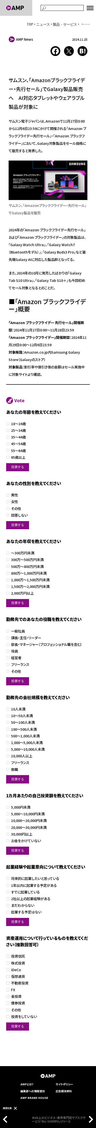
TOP (30, 24)
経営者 (16, 657)
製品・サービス (65, 24)
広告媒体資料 (64, 1091)
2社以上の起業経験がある (30, 898)
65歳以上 (18, 457)
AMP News (24, 39)
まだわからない (22, 905)
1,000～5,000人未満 (27, 742)
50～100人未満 (23, 722)
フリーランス (20, 664)
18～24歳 (18, 423)
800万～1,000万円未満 (29, 573)
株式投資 (18, 963)
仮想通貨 (18, 976)
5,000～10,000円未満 (28, 814)
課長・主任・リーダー (26, 638)
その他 (16, 508)
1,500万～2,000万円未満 (30, 586)
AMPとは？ (27, 1084)
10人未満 (18, 709)
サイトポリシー (64, 1084)
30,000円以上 (21, 834)
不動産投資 (19, 983)
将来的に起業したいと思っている (35, 878)
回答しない (19, 515)
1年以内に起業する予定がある (34, 885)
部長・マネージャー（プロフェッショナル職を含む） (46, 644)
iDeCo (16, 969)
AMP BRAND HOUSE (34, 1098)
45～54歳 (18, 443)
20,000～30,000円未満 (29, 827)
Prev (6, 1119)
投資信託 (18, 956)
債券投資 (18, 1003)
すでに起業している (25, 892)
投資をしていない (24, 1016)
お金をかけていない (26, 840)
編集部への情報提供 (32, 1091)
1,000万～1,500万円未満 (30, 580)
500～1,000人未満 (25, 736)
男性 (14, 495)
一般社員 (18, 631)
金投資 (16, 996)
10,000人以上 (21, 756)
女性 (14, 501)
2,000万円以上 (22, 593)
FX (13, 989)
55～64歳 (18, 450)
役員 (14, 651)
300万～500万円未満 (27, 559)
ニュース (43, 24)
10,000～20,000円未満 (29, 820)
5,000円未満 (20, 807)
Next (89, 1119)
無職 (14, 769)
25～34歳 (18, 430)
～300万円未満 (22, 553)
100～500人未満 (24, 729)
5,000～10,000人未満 (28, 749)
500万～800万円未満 (27, 566)
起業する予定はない (26, 912)
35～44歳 (18, 437)
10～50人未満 (22, 715)
